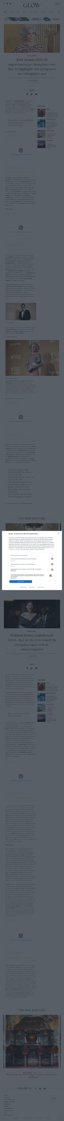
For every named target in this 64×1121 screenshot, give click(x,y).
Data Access (32, 587)
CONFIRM (21, 581)
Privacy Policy (40, 587)
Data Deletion (23, 587)
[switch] (51, 559)
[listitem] (32, 555)
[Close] (59, 533)
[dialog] (32, 560)
